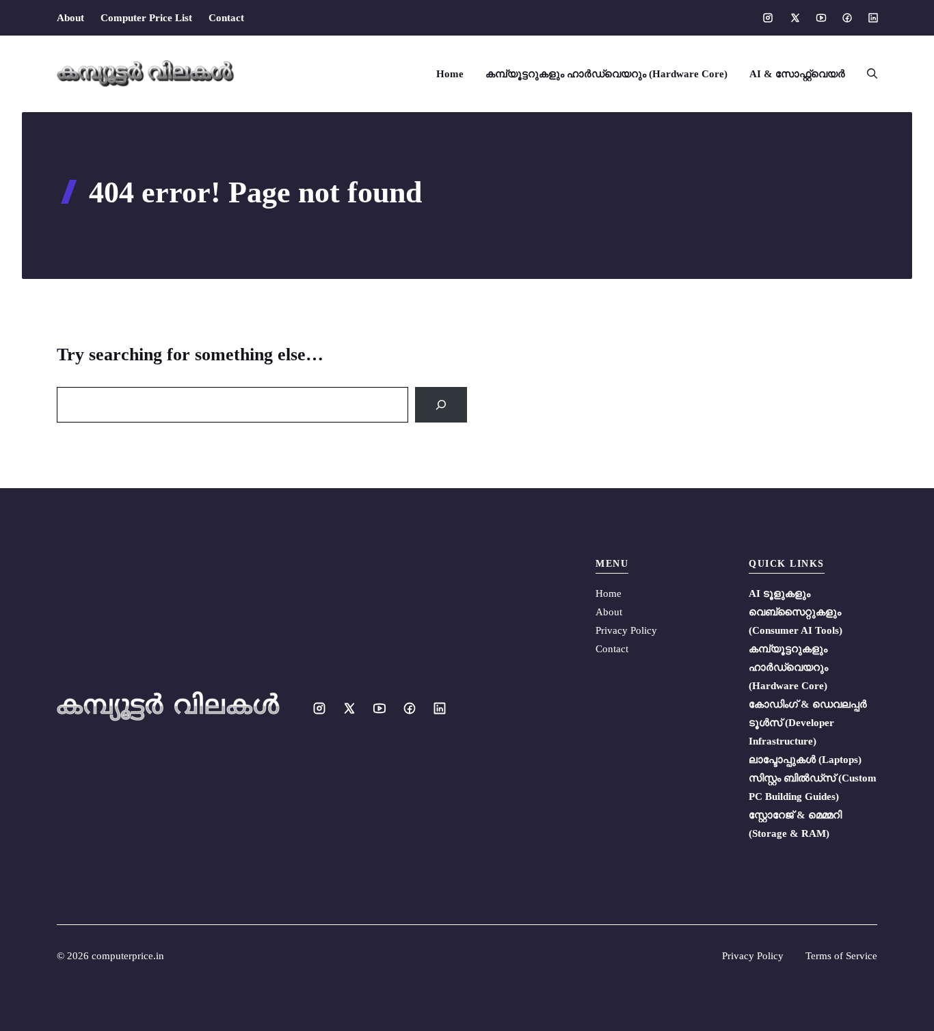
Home (450, 73)
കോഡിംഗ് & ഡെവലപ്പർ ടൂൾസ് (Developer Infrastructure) (808, 723)
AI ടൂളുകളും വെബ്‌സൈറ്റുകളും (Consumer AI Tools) (795, 612)
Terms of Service (841, 955)
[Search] (441, 405)
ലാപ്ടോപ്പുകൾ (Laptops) (805, 759)
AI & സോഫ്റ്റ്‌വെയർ (797, 73)
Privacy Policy (626, 630)
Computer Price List (146, 17)
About (70, 17)
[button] (866, 73)
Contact (226, 17)
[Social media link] (767, 17)
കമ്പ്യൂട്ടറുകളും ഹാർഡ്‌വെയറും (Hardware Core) (606, 73)
